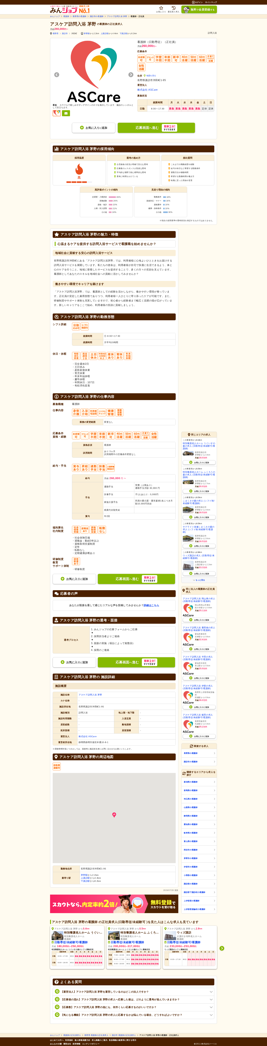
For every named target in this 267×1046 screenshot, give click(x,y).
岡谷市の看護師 (190, 850)
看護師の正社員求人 (72, 1035)
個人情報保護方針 (82, 1040)
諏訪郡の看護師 (190, 884)
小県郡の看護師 (190, 875)
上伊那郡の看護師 (191, 901)
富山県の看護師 (190, 841)
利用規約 (69, 1040)
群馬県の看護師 (190, 790)
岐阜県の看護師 (190, 833)
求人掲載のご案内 (99, 1040)
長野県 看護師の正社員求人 (96, 1035)
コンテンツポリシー (91, 1044)
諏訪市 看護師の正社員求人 (124, 1035)
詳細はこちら (151, 605)
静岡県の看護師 (190, 816)
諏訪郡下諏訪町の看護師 (194, 892)
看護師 (66, 16)
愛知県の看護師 (190, 824)
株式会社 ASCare (147, 89)
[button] (114, 815)
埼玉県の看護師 (190, 799)
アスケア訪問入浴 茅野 (117, 16)
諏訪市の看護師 (97, 16)
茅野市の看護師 (190, 858)
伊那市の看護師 (190, 867)
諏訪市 (65, 33)
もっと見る (200, 580)
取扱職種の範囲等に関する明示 (122, 1040)
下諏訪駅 (123, 33)
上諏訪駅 (105, 33)
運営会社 (67, 1044)
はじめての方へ (57, 1040)
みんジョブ (55, 16)
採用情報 (77, 1044)
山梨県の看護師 (190, 807)
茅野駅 (87, 33)
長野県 (56, 33)
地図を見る (151, 76)
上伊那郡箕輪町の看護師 (194, 909)
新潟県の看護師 (190, 782)
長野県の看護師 (79, 16)
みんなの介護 (56, 1044)
